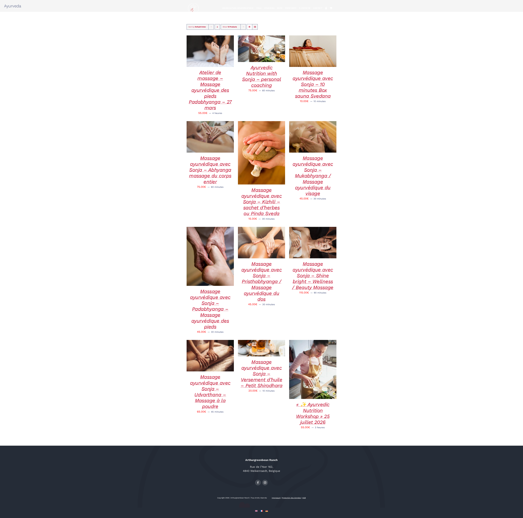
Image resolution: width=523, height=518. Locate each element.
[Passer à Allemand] (266, 511)
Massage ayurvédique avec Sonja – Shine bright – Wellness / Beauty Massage (312, 275)
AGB (304, 498)
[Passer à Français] (261, 511)
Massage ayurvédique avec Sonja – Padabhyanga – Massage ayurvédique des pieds (210, 309)
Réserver (202, 49)
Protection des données (291, 498)
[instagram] (265, 482)
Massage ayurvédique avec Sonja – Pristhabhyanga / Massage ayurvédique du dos (261, 281)
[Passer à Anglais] (256, 511)
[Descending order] (217, 27)
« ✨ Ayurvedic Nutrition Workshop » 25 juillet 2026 (313, 413)
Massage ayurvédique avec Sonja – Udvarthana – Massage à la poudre (210, 391)
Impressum (276, 498)
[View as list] (255, 27)
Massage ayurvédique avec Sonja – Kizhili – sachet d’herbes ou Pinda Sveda (261, 201)
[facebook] (258, 482)
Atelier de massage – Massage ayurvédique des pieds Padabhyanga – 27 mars (210, 90)
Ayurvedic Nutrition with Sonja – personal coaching (261, 76)
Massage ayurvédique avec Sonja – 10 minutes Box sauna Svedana (313, 84)
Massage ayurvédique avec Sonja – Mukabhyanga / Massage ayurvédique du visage (313, 175)
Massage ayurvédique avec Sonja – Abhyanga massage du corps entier (210, 170)
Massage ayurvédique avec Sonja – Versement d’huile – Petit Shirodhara (261, 373)
